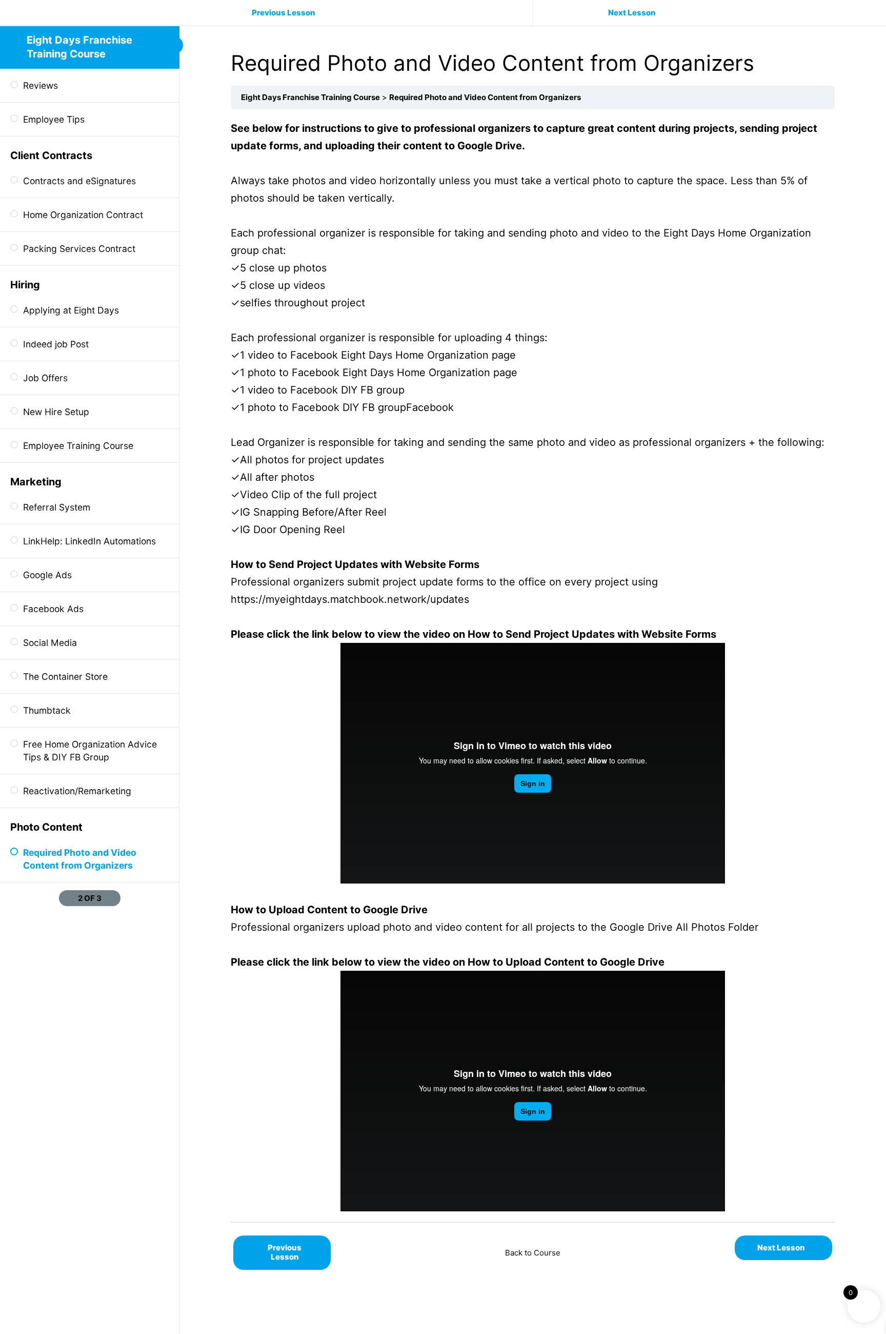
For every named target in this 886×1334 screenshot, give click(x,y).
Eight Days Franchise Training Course (310, 97)
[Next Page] (113, 898)
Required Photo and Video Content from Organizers (485, 97)
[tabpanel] (533, 665)
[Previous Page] (66, 898)
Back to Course (532, 1253)
